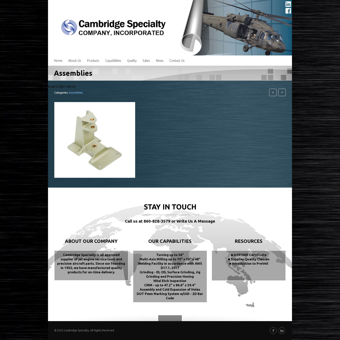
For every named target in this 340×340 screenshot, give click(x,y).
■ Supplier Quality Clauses (248, 259)
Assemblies (76, 92)
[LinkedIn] (281, 330)
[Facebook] (273, 330)
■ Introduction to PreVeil (248, 263)
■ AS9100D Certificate (248, 255)
